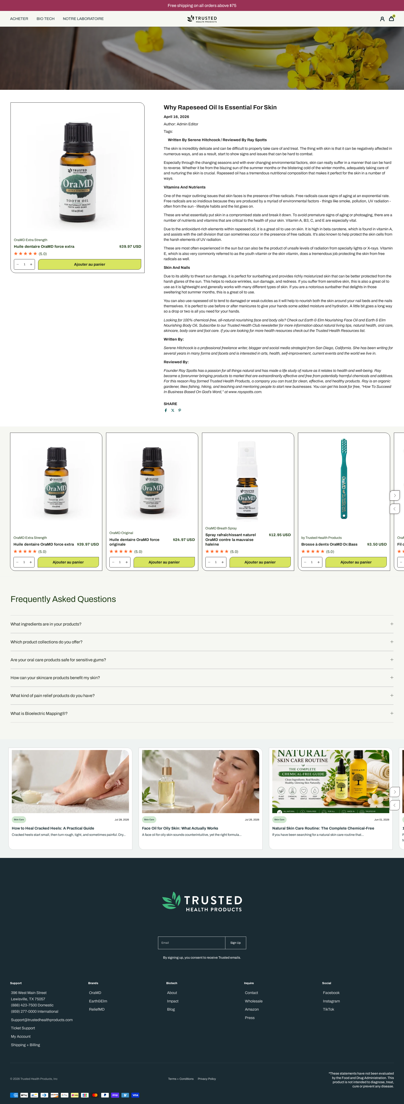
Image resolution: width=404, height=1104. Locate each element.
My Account (21, 1036)
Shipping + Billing (25, 1045)
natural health (364, 325)
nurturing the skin (185, 173)
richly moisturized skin (312, 276)
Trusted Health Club (243, 325)
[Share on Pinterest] (180, 410)
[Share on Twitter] (173, 410)
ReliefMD (97, 1009)
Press (250, 1018)
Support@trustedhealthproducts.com (42, 1020)
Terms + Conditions (181, 1078)
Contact (251, 993)
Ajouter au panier (89, 264)
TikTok (328, 1009)
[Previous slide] (395, 805)
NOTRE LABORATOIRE (83, 19)
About (172, 993)
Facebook (331, 993)
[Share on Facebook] (166, 410)
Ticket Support (23, 1028)
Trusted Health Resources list (340, 331)
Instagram (331, 1001)
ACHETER (19, 19)
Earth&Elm (98, 1001)
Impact (172, 1001)
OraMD (95, 993)
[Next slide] (395, 792)
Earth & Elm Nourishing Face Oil (331, 320)
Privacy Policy (207, 1078)
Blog (171, 1009)
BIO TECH (45, 19)
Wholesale (254, 1001)
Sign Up (235, 942)
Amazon (252, 1009)
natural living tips (337, 325)
